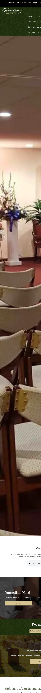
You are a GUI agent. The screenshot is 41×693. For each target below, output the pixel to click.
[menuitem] (31, 16)
